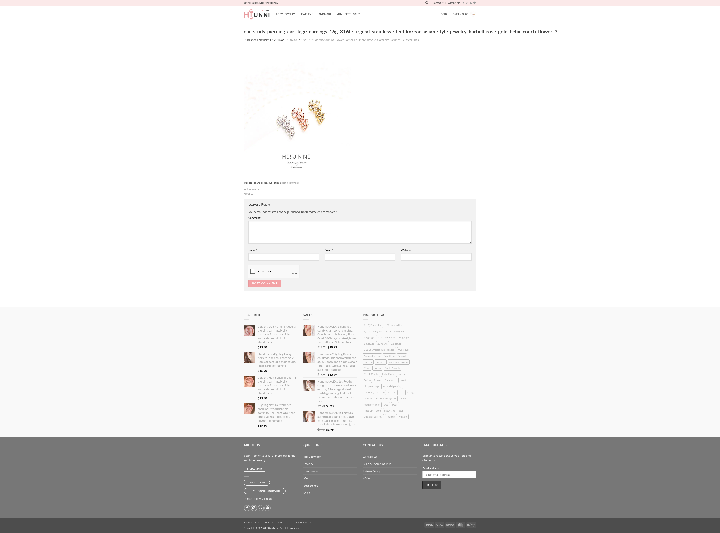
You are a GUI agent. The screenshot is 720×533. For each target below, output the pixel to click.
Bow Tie (368, 361)
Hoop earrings (371, 386)
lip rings (410, 392)
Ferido (367, 380)
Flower (377, 380)
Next (249, 193)
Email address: (430, 468)
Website (406, 250)
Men (339, 14)
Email (329, 250)
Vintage (403, 416)
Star (401, 410)
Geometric (390, 380)
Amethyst (389, 355)
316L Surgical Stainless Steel (379, 349)
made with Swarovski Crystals (380, 398)
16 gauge (404, 337)
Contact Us (370, 456)
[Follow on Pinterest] (474, 3)
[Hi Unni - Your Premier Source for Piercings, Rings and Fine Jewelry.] (257, 14)
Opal (386, 404)
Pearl (395, 404)
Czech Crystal (371, 374)
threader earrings (373, 416)
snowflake (389, 410)
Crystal (377, 368)
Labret (391, 392)
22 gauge (396, 343)
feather (401, 374)
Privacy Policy (304, 522)
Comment (255, 217)
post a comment (290, 182)
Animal (402, 355)
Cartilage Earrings (398, 361)
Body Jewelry (285, 14)
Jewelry (306, 14)
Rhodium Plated (372, 410)
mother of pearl (372, 404)
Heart (403, 380)
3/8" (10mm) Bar (373, 331)
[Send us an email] (471, 3)
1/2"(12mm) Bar (373, 325)
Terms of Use (283, 522)
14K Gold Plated (386, 337)
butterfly (381, 361)
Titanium (391, 416)
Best (348, 14)
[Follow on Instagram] (467, 3)
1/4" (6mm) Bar (393, 325)
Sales (356, 14)
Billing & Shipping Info (377, 463)
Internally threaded (374, 392)
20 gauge (382, 343)
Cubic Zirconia (392, 368)
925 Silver (403, 349)
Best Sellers (310, 485)
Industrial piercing (392, 386)
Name (252, 250)
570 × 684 (290, 39)
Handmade (324, 14)
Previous (251, 189)
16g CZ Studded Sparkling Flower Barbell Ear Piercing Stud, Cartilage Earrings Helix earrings (360, 39)
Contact (437, 2)
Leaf (400, 392)
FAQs (366, 478)
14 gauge (369, 337)
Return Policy (371, 471)
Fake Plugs (388, 374)
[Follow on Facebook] (464, 3)
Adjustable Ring (372, 355)
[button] (426, 2)
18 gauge (369, 343)
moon (403, 398)
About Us (250, 522)
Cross (367, 368)
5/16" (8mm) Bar (395, 331)
